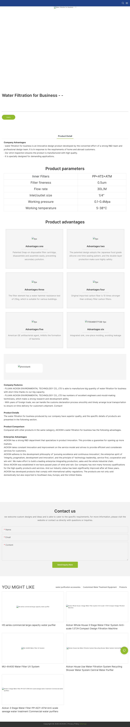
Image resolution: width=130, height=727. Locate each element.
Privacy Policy (73, 724)
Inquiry (8, 117)
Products (123, 587)
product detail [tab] (65, 136)
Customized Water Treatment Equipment (100, 587)
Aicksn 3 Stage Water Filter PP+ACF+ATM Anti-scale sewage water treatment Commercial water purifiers (30, 710)
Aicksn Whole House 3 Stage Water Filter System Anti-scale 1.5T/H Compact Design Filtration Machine (95, 627)
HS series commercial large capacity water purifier (29, 625)
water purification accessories (68, 587)
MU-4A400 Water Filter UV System (20, 666)
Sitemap (83, 724)
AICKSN (62, 724)
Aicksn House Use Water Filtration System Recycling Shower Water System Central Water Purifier (94, 668)
